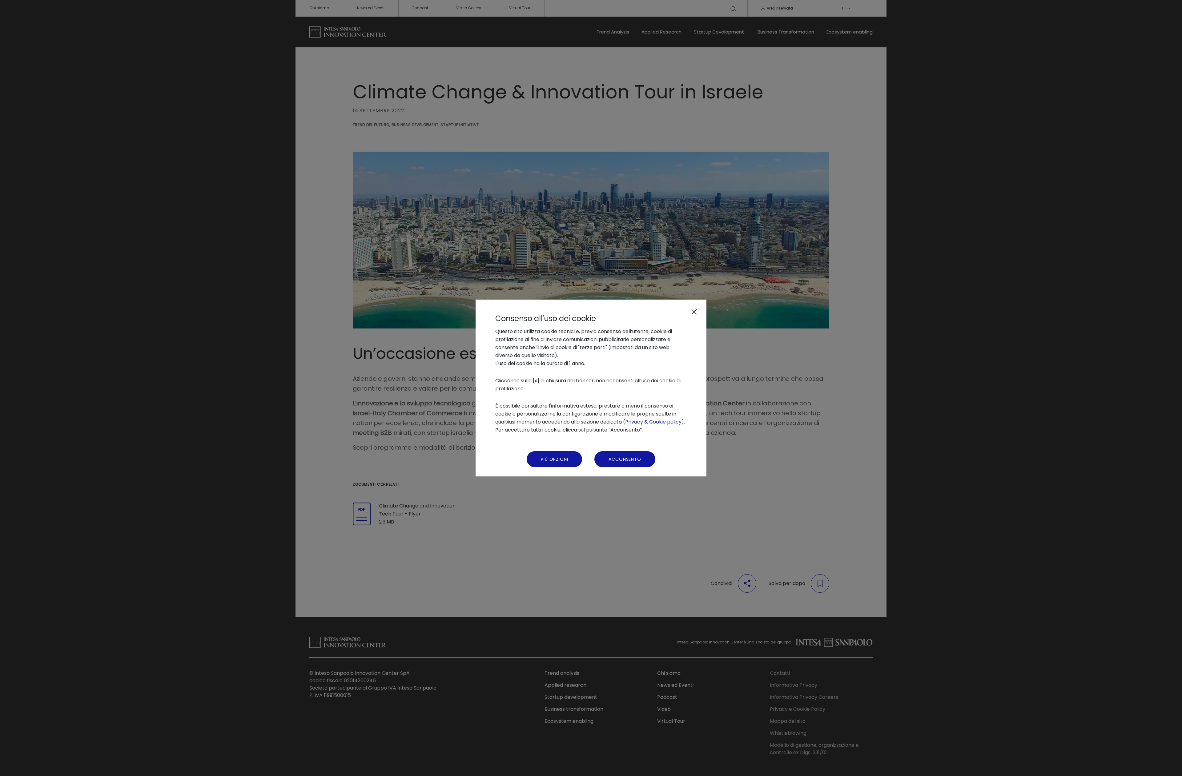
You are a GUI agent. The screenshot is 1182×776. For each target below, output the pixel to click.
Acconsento (625, 459)
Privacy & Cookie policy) (654, 421)
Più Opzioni (554, 459)
